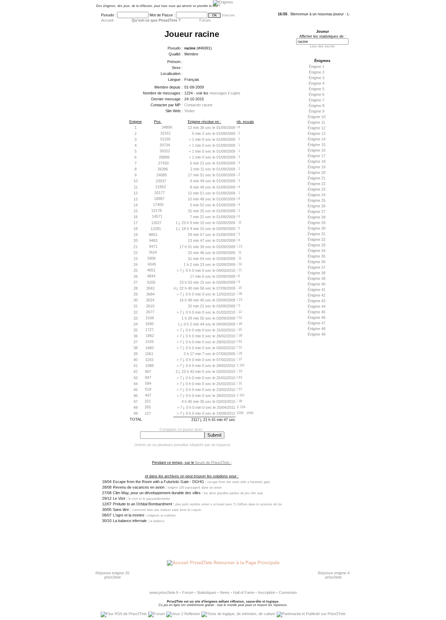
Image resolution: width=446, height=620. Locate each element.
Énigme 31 (316, 234)
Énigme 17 (316, 156)
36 (135, 336)
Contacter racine (198, 105)
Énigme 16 (316, 150)
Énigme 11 (316, 122)
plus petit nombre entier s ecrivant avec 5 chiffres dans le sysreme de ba (228, 504)
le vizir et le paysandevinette (149, 498)
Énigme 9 (316, 111)
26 (135, 276)
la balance (157, 521)
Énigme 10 (316, 117)
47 (135, 401)
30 (135, 300)
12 (135, 193)
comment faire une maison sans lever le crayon (166, 510)
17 (135, 223)
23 (135, 259)
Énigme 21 (316, 178)
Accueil (107, 20)
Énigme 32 (316, 239)
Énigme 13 (316, 133)
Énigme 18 (316, 161)
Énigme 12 (316, 128)
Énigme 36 (316, 262)
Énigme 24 (316, 195)
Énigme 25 (316, 200)
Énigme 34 (316, 250)
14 (135, 205)
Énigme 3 (316, 78)
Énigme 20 (316, 172)
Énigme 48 (316, 329)
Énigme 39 (316, 278)
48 (135, 407)
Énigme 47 (316, 323)
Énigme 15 (316, 145)
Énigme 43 (316, 301)
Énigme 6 (316, 94)
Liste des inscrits (322, 46)
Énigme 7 (316, 100)
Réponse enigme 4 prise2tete (333, 575)
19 (135, 234)
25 (135, 270)
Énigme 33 (316, 245)
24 (135, 264)
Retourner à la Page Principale (245, 562)
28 (135, 288)
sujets (235, 93)
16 (135, 217)
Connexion (288, 592)
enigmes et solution (161, 515)
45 (135, 390)
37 (135, 342)
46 (135, 395)
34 (135, 324)
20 (135, 240)
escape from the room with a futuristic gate (238, 482)
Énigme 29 (316, 223)
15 (135, 211)
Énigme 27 (316, 211)
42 (135, 371)
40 (135, 360)
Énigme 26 (316, 206)
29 (135, 294)
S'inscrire (228, 15)
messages (218, 93)
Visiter (189, 111)
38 (135, 348)
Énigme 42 (316, 295)
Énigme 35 (316, 256)
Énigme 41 (316, 290)
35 (135, 330)
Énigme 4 (316, 83)
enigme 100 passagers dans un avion (195, 487)
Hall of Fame (243, 592)
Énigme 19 (316, 167)
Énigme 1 (316, 66)
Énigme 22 (316, 184)
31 (135, 306)
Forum (204, 20)
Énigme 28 (316, 217)
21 (135, 247)
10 (135, 181)
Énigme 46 (316, 317)
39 (135, 354)
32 (135, 312)
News (225, 592)
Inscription (266, 592)
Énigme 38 (316, 273)
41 (135, 365)
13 (135, 199)
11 (136, 187)
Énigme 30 (316, 228)
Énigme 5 (316, 89)
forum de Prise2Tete (212, 462)
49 (135, 413)
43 (135, 378)
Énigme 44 (316, 306)
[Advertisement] (320, 448)
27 (135, 282)
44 (135, 384)
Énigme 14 (316, 139)
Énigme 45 (316, 312)
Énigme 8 (316, 106)
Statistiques (206, 592)
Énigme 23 (316, 189)
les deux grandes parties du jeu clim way (233, 493)
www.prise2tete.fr (164, 592)
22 (135, 253)
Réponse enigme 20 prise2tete (112, 575)
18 (135, 229)
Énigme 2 (316, 72)
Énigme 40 (316, 284)
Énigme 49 (316, 334)
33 (135, 318)
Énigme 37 (316, 267)
